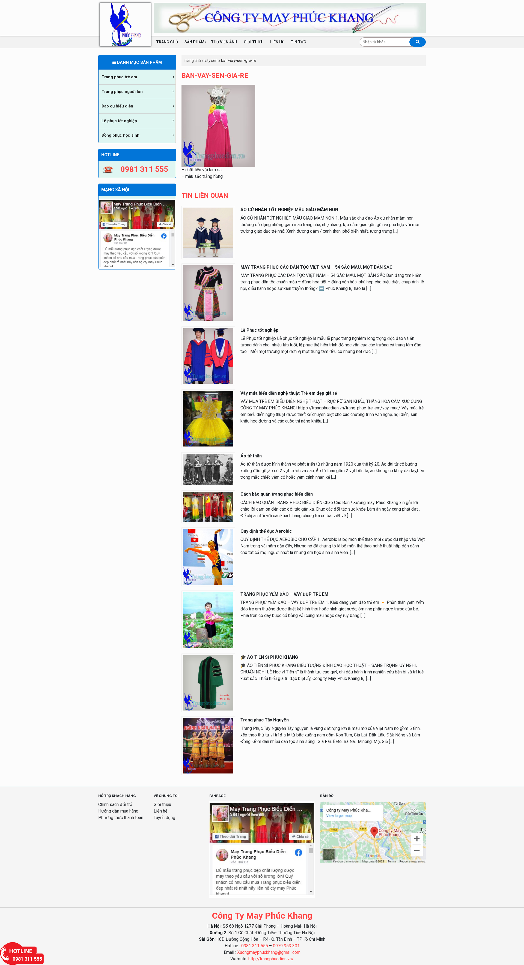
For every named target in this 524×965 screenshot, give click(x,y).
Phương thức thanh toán (120, 817)
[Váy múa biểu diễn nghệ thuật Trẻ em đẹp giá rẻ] (208, 418)
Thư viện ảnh (224, 42)
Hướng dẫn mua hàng (118, 811)
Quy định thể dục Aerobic (266, 531)
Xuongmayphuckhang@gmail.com (268, 952)
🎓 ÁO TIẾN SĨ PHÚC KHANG (269, 657)
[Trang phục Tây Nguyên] (208, 745)
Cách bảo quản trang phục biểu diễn (276, 494)
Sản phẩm (194, 42)
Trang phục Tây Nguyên (264, 720)
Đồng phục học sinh (120, 135)
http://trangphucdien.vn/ (271, 958)
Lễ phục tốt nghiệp (119, 120)
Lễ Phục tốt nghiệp (259, 330)
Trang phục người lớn (122, 91)
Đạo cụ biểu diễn (117, 106)
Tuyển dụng (164, 817)
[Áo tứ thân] (208, 469)
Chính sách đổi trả (115, 804)
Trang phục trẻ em (119, 76)
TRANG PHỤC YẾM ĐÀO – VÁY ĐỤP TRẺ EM (284, 594)
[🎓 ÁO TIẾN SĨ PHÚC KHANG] (208, 682)
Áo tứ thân (251, 455)
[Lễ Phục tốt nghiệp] (208, 355)
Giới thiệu (254, 42)
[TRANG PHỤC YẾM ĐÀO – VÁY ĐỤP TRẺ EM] (208, 619)
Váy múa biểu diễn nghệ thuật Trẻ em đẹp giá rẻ (288, 393)
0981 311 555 (254, 945)
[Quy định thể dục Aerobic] (208, 556)
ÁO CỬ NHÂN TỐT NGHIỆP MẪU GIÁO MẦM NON (289, 209)
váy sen (211, 60)
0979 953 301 (286, 945)
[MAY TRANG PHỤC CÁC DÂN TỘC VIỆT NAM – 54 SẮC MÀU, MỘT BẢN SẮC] (208, 292)
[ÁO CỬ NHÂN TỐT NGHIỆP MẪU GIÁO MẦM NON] (208, 232)
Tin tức (298, 42)
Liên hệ (277, 42)
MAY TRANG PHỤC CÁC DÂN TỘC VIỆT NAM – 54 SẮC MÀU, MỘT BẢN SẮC (316, 267)
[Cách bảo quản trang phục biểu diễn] (208, 506)
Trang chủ (167, 42)
